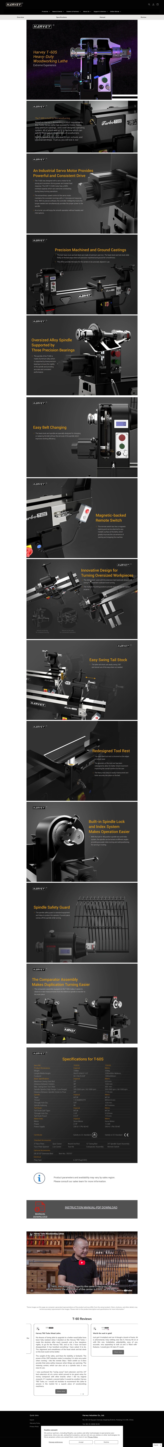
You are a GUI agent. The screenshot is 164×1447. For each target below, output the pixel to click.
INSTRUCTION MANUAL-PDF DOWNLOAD (91, 1207)
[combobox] (157, 1445)
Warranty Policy (35, 1423)
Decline (106, 1442)
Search (32, 1420)
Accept (81, 1442)
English (156, 1445)
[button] (149, 4)
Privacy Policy (93, 1437)
